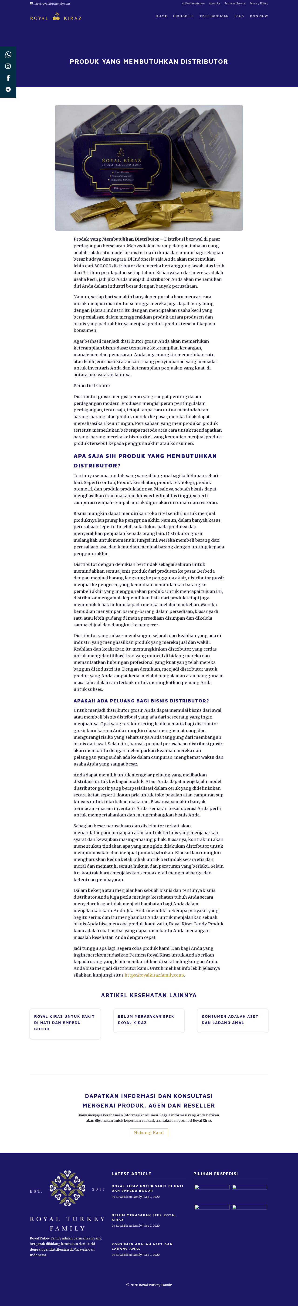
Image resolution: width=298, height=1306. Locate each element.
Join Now (259, 16)
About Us (214, 3)
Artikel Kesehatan (193, 3)
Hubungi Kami (149, 1132)
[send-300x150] (249, 1188)
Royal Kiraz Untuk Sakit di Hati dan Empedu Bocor (64, 1022)
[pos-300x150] (249, 1208)
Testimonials (214, 16)
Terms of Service (234, 3)
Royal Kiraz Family (129, 1197)
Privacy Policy (259, 3)
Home (161, 16)
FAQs (239, 16)
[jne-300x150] (212, 1208)
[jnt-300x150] (212, 1188)
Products (183, 16)
